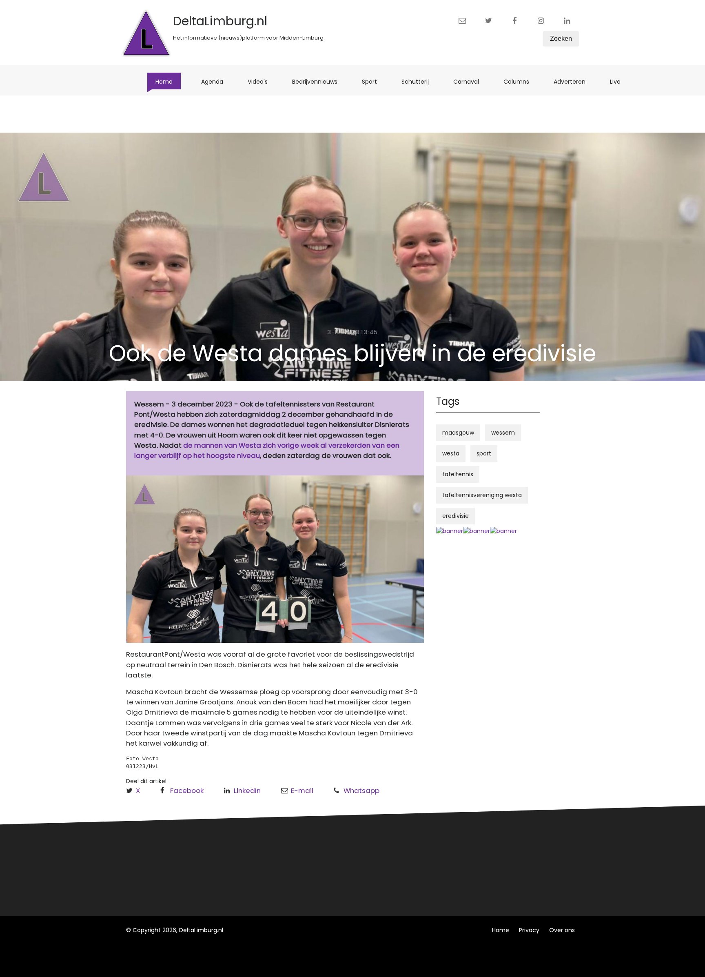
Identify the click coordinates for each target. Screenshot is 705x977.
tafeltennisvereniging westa (482, 495)
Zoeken (561, 38)
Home (168, 81)
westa (450, 453)
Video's (262, 81)
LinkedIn (247, 790)
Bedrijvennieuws (319, 81)
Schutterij (419, 81)
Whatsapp (361, 790)
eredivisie (455, 516)
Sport (373, 81)
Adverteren (574, 81)
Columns (520, 81)
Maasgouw (262, 879)
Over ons (562, 930)
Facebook (187, 790)
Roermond (261, 864)
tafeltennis (457, 474)
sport (484, 453)
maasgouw (458, 433)
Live (619, 81)
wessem (503, 433)
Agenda (216, 81)
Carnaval (470, 81)
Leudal (256, 849)
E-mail (302, 790)
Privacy (529, 930)
